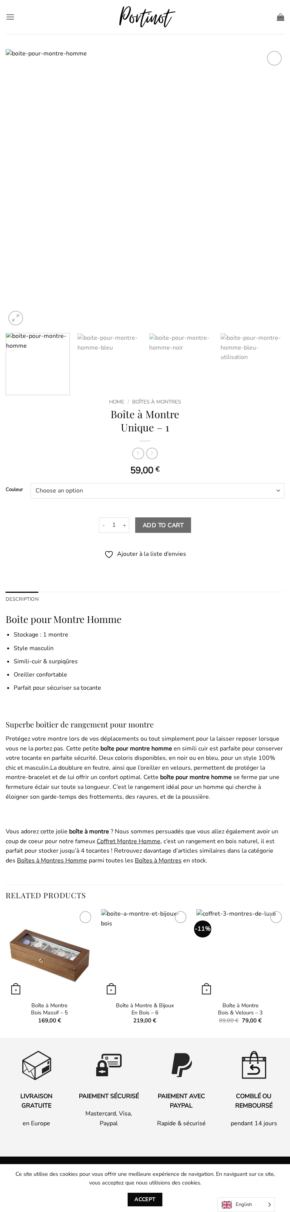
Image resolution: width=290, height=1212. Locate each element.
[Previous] (21, 188)
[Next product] (138, 453)
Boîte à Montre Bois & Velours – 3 (240, 1009)
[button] (10, 17)
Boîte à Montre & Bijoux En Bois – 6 (145, 1009)
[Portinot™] (145, 17)
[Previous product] (152, 453)
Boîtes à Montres (156, 401)
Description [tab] (22, 599)
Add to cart (163, 525)
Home (116, 401)
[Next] (269, 188)
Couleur (14, 489)
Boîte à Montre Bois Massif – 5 (49, 1009)
